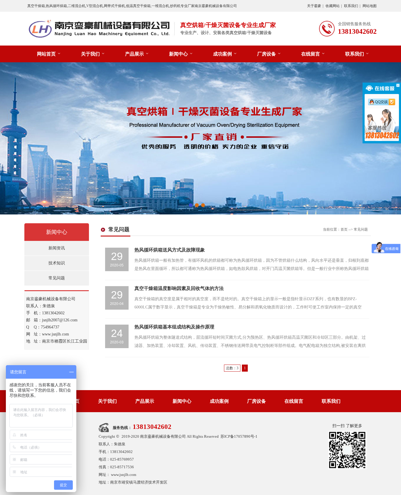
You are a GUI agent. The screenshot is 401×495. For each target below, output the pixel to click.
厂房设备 (266, 53)
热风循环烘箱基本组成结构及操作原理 (174, 326)
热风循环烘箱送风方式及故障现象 (169, 249)
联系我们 (351, 6)
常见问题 (56, 278)
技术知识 (56, 263)
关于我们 (90, 53)
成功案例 (222, 53)
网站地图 (370, 6)
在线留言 (310, 53)
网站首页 (46, 53)
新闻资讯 (56, 248)
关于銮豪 (314, 6)
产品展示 (134, 53)
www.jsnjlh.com (123, 474)
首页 (344, 229)
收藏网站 (333, 6)
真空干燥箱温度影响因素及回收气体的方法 (179, 288)
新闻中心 (178, 53)
